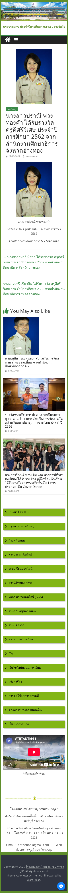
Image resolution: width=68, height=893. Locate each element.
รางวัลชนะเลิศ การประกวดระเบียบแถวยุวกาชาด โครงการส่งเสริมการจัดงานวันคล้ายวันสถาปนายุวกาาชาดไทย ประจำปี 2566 (34, 420)
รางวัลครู (12, 109)
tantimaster (32, 156)
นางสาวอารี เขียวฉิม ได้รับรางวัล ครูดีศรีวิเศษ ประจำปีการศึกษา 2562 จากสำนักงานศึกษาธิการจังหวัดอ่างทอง (34, 288)
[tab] (34, 512)
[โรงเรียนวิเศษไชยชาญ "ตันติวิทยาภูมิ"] (34, 4)
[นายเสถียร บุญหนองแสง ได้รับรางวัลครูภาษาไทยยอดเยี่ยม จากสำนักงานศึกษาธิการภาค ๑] (21, 320)
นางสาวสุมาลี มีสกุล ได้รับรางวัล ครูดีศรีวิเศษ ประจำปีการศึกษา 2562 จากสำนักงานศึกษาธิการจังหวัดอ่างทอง (34, 262)
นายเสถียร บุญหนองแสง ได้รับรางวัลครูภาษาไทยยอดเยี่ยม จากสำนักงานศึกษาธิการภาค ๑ (33, 362)
